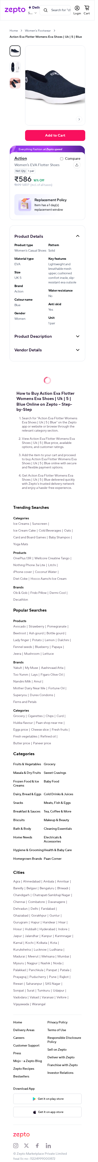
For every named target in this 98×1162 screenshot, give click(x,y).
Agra (16, 882)
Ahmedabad (31, 882)
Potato (37, 640)
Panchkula (36, 970)
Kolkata (41, 943)
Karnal (17, 943)
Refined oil (48, 737)
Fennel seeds (22, 647)
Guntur (54, 916)
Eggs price (20, 730)
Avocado (19, 627)
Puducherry (37, 977)
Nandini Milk (22, 682)
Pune (53, 977)
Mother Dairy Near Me (29, 688)
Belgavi (31, 888)
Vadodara (20, 997)
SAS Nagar (52, 984)
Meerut (33, 957)
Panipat (51, 970)
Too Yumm (20, 675)
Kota (53, 943)
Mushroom (32, 654)
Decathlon (20, 600)
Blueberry (42, 647)
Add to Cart (55, 135)
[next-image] (79, 119)
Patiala (64, 970)
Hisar (62, 922)
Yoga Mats (20, 544)
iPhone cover (22, 572)
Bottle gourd (55, 633)
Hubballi (30, 929)
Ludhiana (55, 950)
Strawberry (36, 627)
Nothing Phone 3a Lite (29, 565)
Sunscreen (39, 524)
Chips (50, 716)
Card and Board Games (29, 537)
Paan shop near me (49, 723)
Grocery (19, 716)
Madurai (19, 957)
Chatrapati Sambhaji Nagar (51, 895)
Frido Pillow (38, 593)
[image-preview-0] (15, 50)
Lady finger (21, 640)
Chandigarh (21, 895)
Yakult (17, 668)
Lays (34, 675)
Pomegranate (57, 627)
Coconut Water (46, 572)
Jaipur (17, 936)
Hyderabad (47, 929)
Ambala (48, 882)
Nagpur (32, 963)
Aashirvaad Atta (52, 668)
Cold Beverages (50, 531)
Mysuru (18, 963)
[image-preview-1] (15, 67)
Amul (37, 682)
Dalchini (63, 640)
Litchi (52, 565)
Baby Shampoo (59, 537)
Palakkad (19, 970)
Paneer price (42, 743)
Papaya (57, 647)
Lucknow (40, 950)
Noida (57, 963)
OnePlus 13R (22, 558)
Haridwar (49, 922)
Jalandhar (32, 936)
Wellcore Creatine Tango (52, 558)
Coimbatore (36, 902)
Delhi (34, 909)
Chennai (19, 902)
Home (14, 30)
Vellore (62, 997)
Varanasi (48, 997)
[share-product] (76, 165)
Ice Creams (21, 524)
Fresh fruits (60, 730)
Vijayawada (21, 1004)
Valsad (34, 997)
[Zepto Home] (15, 10)
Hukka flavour (23, 723)
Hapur (35, 922)
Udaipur (58, 991)
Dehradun (20, 909)
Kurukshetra (22, 950)
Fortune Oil (56, 688)
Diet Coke (20, 579)
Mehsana (47, 957)
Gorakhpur (38, 916)
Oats (67, 531)
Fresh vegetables (25, 737)
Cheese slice (40, 730)
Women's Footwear (38, 30)
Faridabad (48, 909)
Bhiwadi (62, 888)
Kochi (29, 943)
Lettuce (48, 654)
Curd (60, 716)
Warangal (38, 1004)
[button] (47, 236)
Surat (30, 991)
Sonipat (18, 991)
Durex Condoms (41, 695)
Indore (62, 929)
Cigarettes (35, 716)
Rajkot (64, 977)
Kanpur (46, 936)
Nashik (45, 963)
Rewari (18, 984)
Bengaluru (47, 888)
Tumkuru (43, 991)
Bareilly (18, 888)
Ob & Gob (20, 593)
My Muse (31, 668)
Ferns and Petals (24, 702)
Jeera (17, 654)
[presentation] (21, 30)
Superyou (20, 695)
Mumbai (63, 957)
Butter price (21, 743)
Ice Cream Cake (24, 531)
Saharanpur (34, 984)
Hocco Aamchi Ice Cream (49, 579)
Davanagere (56, 902)
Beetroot (19, 633)
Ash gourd (36, 633)
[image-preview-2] (15, 83)
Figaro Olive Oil (52, 675)
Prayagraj (19, 977)
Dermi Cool (57, 593)
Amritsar (63, 882)
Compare (72, 158)
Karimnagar (63, 936)
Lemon (50, 640)
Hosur (17, 929)
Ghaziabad (20, 916)
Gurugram (20, 922)
